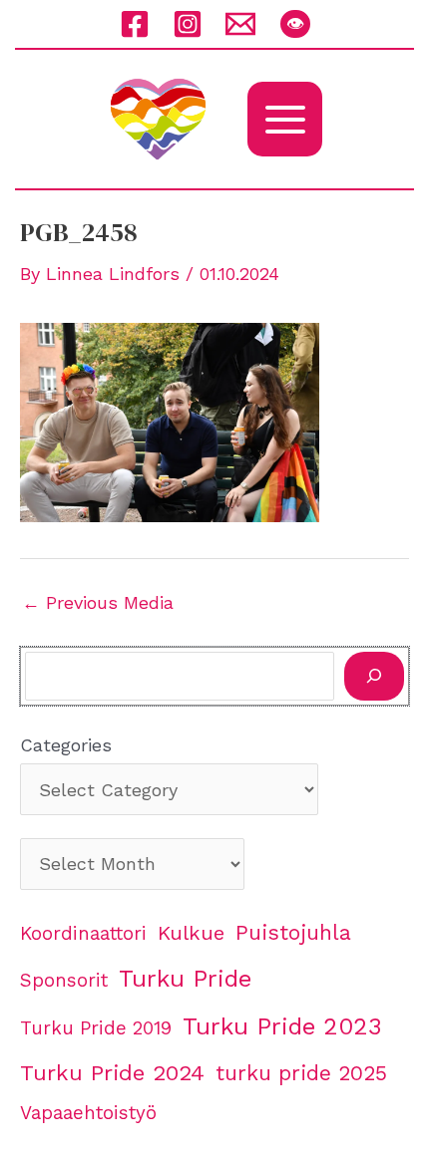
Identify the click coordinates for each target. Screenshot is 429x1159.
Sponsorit (64, 981)
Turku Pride (185, 979)
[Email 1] (240, 24)
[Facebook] (135, 24)
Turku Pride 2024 (112, 1072)
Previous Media (98, 603)
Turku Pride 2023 (282, 1026)
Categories (66, 744)
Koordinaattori (83, 934)
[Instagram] (188, 24)
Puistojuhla (293, 932)
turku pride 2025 (301, 1072)
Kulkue (191, 933)
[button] (295, 24)
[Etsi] (374, 676)
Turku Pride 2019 (96, 1028)
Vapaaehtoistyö (88, 1113)
